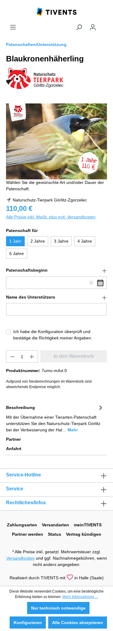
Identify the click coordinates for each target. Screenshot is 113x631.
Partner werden (27, 534)
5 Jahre (16, 253)
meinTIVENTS (88, 524)
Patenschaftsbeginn (27, 270)
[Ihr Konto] (93, 27)
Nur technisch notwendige (58, 608)
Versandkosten (20, 558)
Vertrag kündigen (83, 534)
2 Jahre (37, 241)
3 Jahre (61, 241)
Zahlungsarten (22, 524)
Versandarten (55, 524)
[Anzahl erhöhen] (32, 356)
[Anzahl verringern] (12, 356)
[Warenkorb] (103, 24)
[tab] (55, 418)
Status (54, 534)
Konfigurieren (28, 622)
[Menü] (13, 27)
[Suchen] (79, 27)
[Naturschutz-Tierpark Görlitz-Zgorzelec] (34, 78)
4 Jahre (84, 241)
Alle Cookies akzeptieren (77, 622)
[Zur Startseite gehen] (56, 11)
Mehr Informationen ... (80, 597)
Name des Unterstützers (30, 297)
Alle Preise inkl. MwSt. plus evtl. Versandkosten (51, 216)
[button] (56, 270)
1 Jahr (15, 241)
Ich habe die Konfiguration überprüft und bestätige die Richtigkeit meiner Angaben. (52, 334)
